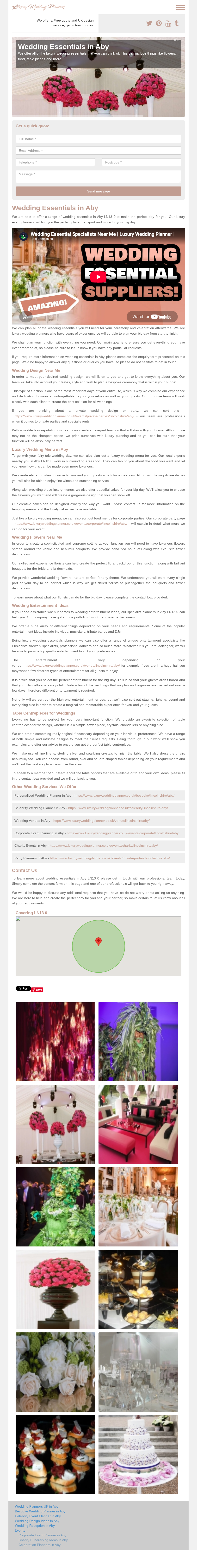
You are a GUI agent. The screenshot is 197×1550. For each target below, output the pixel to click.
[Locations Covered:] (14, 7)
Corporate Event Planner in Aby (42, 1535)
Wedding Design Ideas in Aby (37, 1521)
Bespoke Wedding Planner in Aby (40, 1511)
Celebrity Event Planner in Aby (38, 1516)
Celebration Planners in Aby (39, 1545)
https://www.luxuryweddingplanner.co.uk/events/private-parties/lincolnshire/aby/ (74, 416)
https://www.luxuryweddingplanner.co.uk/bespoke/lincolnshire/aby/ (124, 795)
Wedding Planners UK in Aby (36, 1506)
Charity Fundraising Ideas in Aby (43, 1540)
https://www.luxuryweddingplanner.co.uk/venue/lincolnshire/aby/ (72, 665)
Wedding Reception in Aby (35, 1525)
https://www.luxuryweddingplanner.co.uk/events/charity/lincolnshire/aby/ (104, 845)
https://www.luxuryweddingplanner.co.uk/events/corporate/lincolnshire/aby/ (71, 523)
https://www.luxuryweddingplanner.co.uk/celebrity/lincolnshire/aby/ (118, 808)
